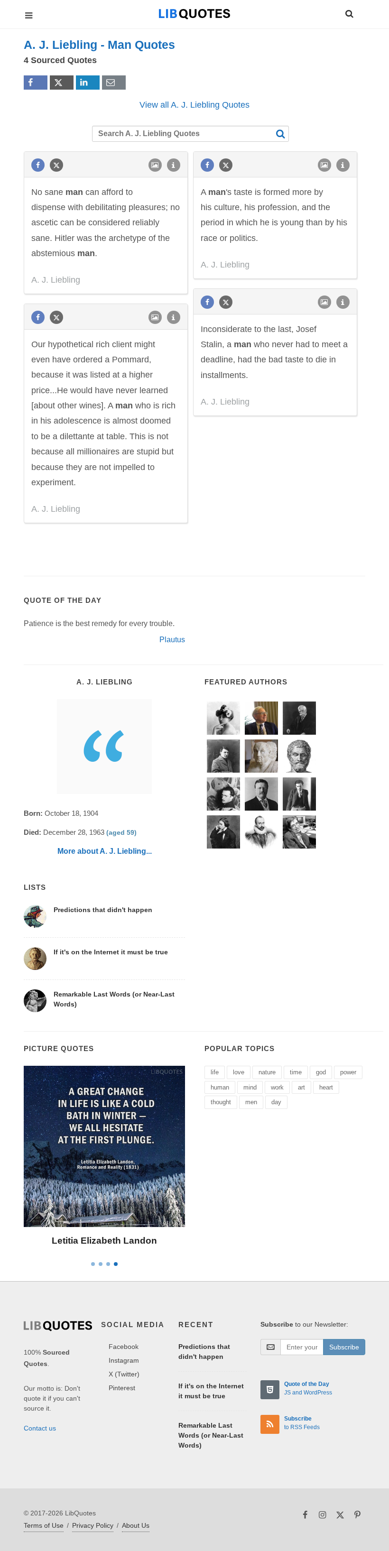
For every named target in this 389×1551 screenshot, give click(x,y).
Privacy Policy (92, 1525)
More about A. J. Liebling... (104, 851)
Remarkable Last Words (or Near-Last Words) (210, 1435)
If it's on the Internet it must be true (111, 952)
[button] (348, 12)
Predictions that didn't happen (103, 910)
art (301, 1087)
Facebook (124, 1346)
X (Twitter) (124, 1374)
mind (250, 1087)
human (220, 1087)
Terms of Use (44, 1525)
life (215, 1072)
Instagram (124, 1360)
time (296, 1072)
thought (221, 1102)
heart (326, 1087)
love (238, 1072)
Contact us (40, 1428)
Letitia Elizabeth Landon (104, 1241)
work (277, 1087)
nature (267, 1072)
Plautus (172, 640)
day (276, 1102)
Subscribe (344, 1347)
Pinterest (122, 1388)
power (348, 1072)
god (321, 1072)
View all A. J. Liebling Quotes (194, 105)
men (251, 1102)
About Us (135, 1525)
